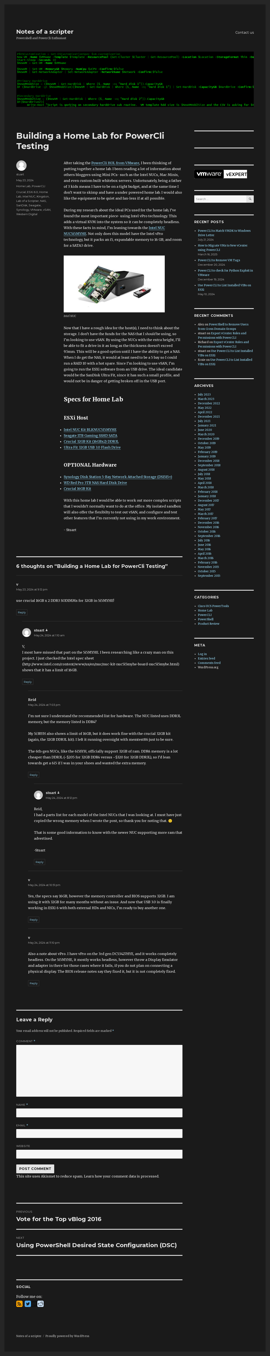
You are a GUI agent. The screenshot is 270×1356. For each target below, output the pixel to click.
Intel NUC (29, 196)
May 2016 (204, 549)
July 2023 (204, 394)
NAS (43, 200)
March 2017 (205, 514)
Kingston (43, 196)
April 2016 (204, 553)
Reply (22, 612)
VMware (36, 209)
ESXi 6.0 (32, 192)
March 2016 (205, 558)
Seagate (35, 205)
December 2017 (208, 500)
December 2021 (209, 416)
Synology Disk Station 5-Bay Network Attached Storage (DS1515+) (118, 477)
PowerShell (205, 619)
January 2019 (207, 456)
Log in (202, 654)
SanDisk (21, 205)
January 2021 (207, 425)
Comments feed (209, 663)
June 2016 (204, 545)
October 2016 (207, 531)
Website (23, 1146)
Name (22, 1105)
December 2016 (208, 523)
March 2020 (206, 434)
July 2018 (204, 474)
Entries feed (206, 658)
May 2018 (204, 478)
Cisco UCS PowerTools (213, 606)
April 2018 (205, 483)
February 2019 (207, 452)
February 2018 (207, 492)
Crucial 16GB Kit (77, 488)
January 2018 (207, 496)
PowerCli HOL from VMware (115, 163)
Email (22, 1125)
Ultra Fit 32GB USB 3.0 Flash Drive (92, 447)
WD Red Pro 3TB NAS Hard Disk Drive (95, 483)
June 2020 (205, 430)
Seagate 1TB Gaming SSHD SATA (90, 435)
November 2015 (208, 567)
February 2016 (207, 562)
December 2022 (209, 403)
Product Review (208, 624)
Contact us (244, 33)
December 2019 (208, 439)
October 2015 (207, 571)
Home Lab (23, 186)
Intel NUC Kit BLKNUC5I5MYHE (90, 430)
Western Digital (26, 214)
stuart (20, 174)
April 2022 (205, 412)
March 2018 (206, 487)
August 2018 (206, 470)
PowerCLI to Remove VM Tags (219, 260)
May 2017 (204, 509)
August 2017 (206, 505)
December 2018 (208, 461)
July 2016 (204, 540)
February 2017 (207, 518)
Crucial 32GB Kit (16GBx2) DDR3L (91, 441)
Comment (25, 1041)
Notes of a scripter (44, 31)
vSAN (46, 209)
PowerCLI (38, 186)
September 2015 (209, 576)
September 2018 (209, 465)
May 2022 (205, 408)
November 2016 (208, 527)
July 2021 (204, 421)
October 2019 (207, 443)
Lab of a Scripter (27, 200)
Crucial (21, 192)
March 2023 (206, 399)
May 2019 (204, 447)
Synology (22, 209)
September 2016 (209, 536)
